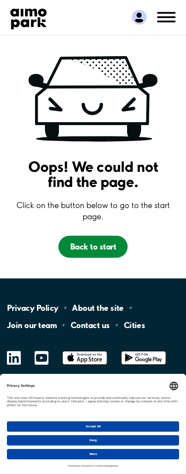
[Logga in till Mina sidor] (139, 17)
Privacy (32, 308)
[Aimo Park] (28, 17)
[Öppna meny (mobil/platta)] (166, 16)
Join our (32, 325)
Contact (90, 325)
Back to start (93, 246)
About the (97, 308)
